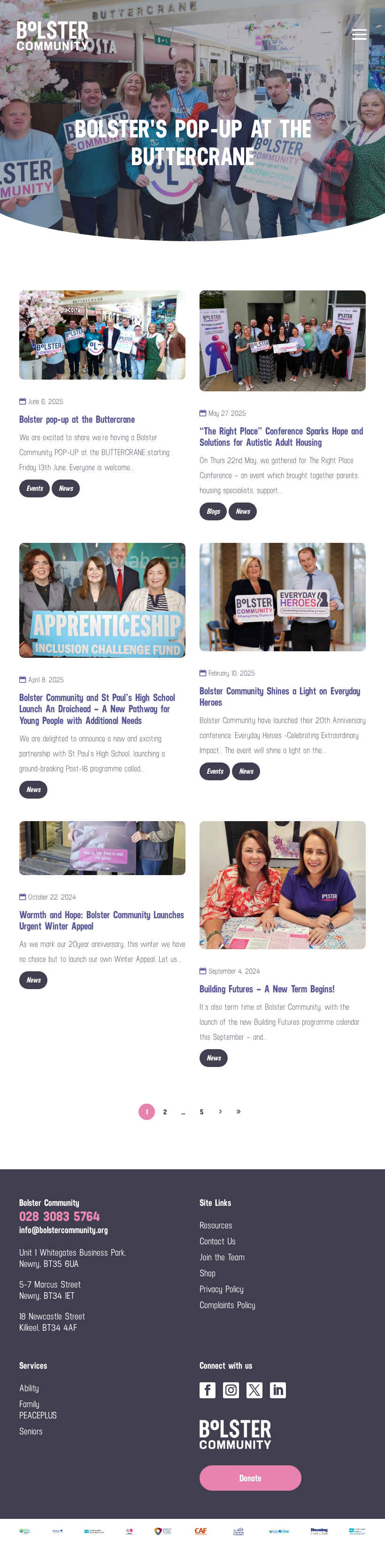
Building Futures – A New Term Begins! (267, 989)
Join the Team (222, 1257)
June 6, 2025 (44, 401)
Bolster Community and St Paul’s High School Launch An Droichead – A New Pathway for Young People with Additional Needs (97, 708)
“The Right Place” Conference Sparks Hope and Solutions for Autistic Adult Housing (281, 437)
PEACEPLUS (38, 1415)
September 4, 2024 (233, 971)
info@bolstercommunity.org (63, 1229)
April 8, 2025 (45, 679)
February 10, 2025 (230, 673)
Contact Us (218, 1241)
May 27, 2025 (226, 413)
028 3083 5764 (59, 1216)
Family (29, 1404)
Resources (216, 1225)
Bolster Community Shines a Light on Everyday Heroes (280, 697)
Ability (29, 1388)
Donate (250, 1478)
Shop (208, 1273)
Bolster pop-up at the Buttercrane (77, 419)
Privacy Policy (222, 1289)
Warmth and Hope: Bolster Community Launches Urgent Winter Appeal (101, 920)
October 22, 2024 (51, 896)
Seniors (31, 1431)
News (66, 488)
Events (34, 488)
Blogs (213, 511)
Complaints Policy (227, 1305)
